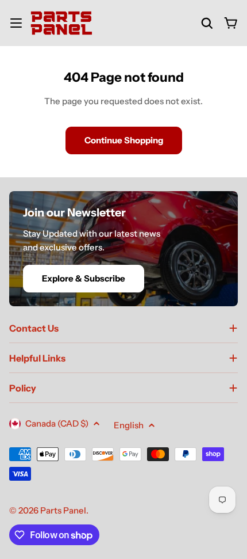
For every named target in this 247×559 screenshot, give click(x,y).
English (129, 425)
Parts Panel (63, 510)
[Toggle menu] (16, 23)
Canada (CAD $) (56, 423)
